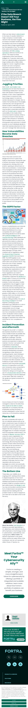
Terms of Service (17, 688)
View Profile (14, 623)
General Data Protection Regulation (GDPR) (11, 255)
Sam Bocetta (18, 525)
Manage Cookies (14, 706)
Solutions (8, 678)
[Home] (2, 2)
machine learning (7, 237)
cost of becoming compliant (13, 300)
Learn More (14, 596)
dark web (13, 111)
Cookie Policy (7, 688)
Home (2, 8)
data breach (21, 34)
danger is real (21, 485)
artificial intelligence (11, 235)
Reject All (14, 703)
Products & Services (11, 674)
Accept (14, 700)
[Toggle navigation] (25, 1)
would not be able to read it (13, 406)
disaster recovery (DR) (16, 434)
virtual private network (14, 373)
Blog (7, 8)
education (14, 347)
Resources (8, 682)
